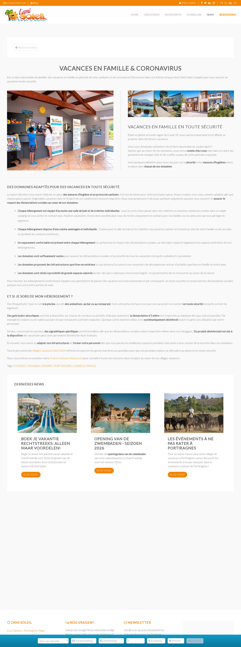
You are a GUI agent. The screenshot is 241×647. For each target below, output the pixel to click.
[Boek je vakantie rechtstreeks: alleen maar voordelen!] (47, 413)
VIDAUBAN (33, 365)
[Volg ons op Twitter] (205, 2)
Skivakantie (173, 14)
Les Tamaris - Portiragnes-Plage (26, 630)
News (210, 14)
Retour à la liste (27, 47)
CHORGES (19, 365)
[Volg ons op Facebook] (202, 2)
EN (226, 3)
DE (235, 3)
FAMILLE (91, 365)
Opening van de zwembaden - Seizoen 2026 (118, 443)
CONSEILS (79, 365)
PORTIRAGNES (63, 365)
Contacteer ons (16, 2)
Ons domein (151, 14)
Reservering (227, 14)
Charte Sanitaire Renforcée (66, 358)
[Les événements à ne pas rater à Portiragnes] (193, 413)
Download (194, 14)
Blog (35, 2)
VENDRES (47, 365)
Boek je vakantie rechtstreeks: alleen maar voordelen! (45, 443)
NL (231, 3)
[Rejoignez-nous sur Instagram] (214, 2)
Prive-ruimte (188, 2)
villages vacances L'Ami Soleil (48, 350)
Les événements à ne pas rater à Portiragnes (191, 443)
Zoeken (196, 641)
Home (134, 14)
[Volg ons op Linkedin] (209, 2)
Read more (30, 474)
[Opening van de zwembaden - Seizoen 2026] (120, 413)
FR (222, 3)
